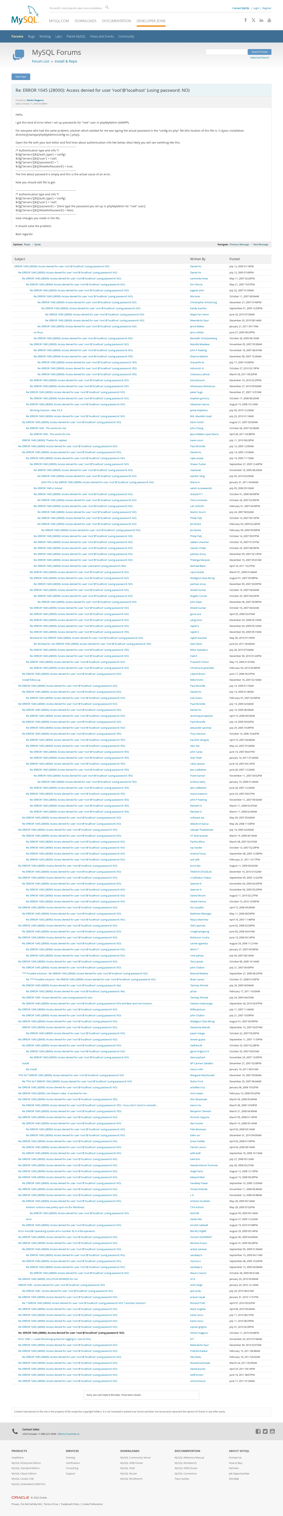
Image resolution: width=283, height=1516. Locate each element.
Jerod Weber (197, 326)
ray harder (196, 847)
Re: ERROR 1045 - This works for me (46, 428)
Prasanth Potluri (199, 662)
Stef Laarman (197, 925)
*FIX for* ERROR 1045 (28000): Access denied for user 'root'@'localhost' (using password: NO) (71, 1075)
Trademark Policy (70, 1504)
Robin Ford (196, 1081)
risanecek (195, 470)
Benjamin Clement (200, 1111)
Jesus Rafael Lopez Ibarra (204, 434)
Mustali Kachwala (200, 1363)
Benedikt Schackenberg (203, 338)
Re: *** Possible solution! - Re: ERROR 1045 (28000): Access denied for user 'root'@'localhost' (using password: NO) (91, 979)
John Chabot (197, 967)
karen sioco (196, 440)
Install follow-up (31, 680)
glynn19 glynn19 (199, 1051)
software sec (197, 817)
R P (192, 1339)
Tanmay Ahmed (199, 985)
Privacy (15, 1504)
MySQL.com (59, 20)
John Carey (196, 751)
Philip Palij (196, 518)
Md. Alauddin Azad (201, 416)
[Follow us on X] (252, 21)
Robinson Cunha (199, 937)
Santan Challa (198, 548)
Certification (73, 1463)
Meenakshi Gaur (199, 320)
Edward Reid (197, 1177)
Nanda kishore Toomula (204, 1165)
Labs (58, 36)
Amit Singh (196, 1285)
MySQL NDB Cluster (131, 1463)
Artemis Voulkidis (200, 1201)
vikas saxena (197, 763)
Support (70, 1473)
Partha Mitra (197, 841)
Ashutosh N (197, 368)
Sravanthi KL (197, 362)
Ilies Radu (195, 1357)
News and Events (102, 36)
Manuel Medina (199, 973)
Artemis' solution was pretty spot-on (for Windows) (55, 1207)
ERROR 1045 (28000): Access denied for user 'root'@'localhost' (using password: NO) (61, 266)
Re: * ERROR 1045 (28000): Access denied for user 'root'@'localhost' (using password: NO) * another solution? (84, 1303)
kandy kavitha (198, 308)
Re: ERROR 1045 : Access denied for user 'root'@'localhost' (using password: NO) (67, 1291)
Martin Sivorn (198, 512)
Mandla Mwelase (199, 344)
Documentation (116, 20)
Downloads (85, 20)
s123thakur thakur (200, 877)
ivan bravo (196, 698)
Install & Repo (66, 61)
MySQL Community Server (135, 1457)
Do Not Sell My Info (31, 1504)
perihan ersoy (198, 554)
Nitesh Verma (198, 901)
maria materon (198, 793)
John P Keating (198, 350)
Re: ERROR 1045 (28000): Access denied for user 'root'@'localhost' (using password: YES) (83, 356)
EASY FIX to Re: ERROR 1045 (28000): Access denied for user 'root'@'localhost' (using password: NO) (97, 482)
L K (192, 1195)
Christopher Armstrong (203, 302)
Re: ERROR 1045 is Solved (48, 488)
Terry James (196, 961)
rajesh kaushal (198, 638)
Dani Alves (196, 644)
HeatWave (17, 1457)
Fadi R (193, 656)
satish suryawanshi (201, 488)
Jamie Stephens (199, 410)
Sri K (192, 1279)
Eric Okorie (196, 284)
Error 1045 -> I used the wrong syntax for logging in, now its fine (54, 1339)
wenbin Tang (197, 476)
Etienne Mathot (199, 356)
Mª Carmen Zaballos (201, 1063)
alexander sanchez (200, 727)
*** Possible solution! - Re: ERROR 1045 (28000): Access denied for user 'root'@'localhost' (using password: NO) (85, 973)
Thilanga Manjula (200, 560)
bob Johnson (197, 380)
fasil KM (194, 1213)
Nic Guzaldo (197, 907)
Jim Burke (195, 524)
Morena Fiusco (198, 1243)
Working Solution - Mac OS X (46, 410)
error (29, 1219)
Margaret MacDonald (202, 1075)
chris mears (196, 1093)
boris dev (195, 865)
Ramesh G (196, 805)
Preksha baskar (199, 1351)
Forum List (40, 61)
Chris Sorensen (198, 500)
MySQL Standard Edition (26, 1468)
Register (267, 8)
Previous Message (239, 244)
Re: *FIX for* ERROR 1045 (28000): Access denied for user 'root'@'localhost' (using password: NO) (77, 1081)
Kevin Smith (197, 422)
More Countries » (68, 1434)
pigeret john (197, 290)
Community (126, 36)
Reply (27, 244)
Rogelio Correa (198, 596)
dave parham (197, 1057)
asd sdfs (194, 859)
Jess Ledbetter (198, 769)
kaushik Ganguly (199, 740)
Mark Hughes (198, 1309)
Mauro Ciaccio (198, 1273)
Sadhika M (196, 1045)
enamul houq (198, 853)
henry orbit (196, 1069)
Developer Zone (151, 20)
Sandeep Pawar (199, 1183)
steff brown (196, 1375)
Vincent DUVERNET (201, 1237)
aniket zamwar (198, 1249)
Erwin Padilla (197, 1141)
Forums (17, 36)
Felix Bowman (198, 1129)
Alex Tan (195, 746)
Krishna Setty (197, 781)
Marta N (195, 482)
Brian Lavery (197, 979)
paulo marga (197, 1033)
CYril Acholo (197, 1207)
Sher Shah (196, 757)
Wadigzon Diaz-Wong (202, 578)
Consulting (72, 1468)
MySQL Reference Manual (189, 1457)
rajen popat (196, 458)
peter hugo (196, 392)
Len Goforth (197, 506)
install (25, 1063)
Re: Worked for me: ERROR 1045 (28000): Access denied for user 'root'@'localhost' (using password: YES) (92, 644)
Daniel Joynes (197, 1369)
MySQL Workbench (131, 1478)
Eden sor (195, 1135)
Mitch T (194, 949)
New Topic (20, 76)
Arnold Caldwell (199, 1225)
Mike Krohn (196, 680)
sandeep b (196, 1255)
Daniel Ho (195, 266)
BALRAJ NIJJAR (198, 1231)
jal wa (193, 991)
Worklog (45, 36)
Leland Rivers (197, 674)
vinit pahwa (196, 955)
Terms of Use (51, 1504)
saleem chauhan (199, 542)
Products (19, 1451)
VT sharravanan (199, 835)
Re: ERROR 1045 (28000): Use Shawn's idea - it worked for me (52, 1093)
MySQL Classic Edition (24, 1473)
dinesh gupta (197, 1039)
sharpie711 (196, 494)
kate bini (195, 1159)
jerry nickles (197, 332)
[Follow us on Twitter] (265, 1433)
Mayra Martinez (199, 919)
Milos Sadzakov (199, 650)
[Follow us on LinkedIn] (260, 21)
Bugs (31, 36)
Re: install (31, 1069)
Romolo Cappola (199, 1117)
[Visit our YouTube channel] (267, 21)
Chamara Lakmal (199, 374)
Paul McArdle (197, 446)
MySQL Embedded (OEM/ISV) (28, 1484)
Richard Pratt (197, 1303)
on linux (38, 332)
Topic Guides (182, 1478)
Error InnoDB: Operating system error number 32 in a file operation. (56, 1231)
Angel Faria (196, 1171)
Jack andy (195, 1291)
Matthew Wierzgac (200, 913)
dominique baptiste (201, 715)
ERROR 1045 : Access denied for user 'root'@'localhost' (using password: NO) (61, 1285)
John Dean (196, 602)
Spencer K (196, 883)
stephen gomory (199, 398)
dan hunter (196, 1123)
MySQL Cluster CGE (23, 1478)
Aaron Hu (195, 1105)
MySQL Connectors (186, 1473)
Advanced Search (259, 57)
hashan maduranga (201, 1003)
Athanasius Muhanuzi (202, 386)
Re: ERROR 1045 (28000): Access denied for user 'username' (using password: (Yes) (80, 566)
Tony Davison (198, 733)
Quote (37, 244)
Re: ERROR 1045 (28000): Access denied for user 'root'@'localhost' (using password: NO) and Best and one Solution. (87, 1003)
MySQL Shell (127, 1468)
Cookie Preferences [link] (92, 1504)
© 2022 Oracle (39, 1497)
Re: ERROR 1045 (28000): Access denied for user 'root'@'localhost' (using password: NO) (67, 272)
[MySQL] (25, 15)
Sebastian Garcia (199, 404)
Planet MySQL (76, 36)
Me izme (195, 296)
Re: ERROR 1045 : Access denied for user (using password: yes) (57, 997)
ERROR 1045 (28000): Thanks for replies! (44, 440)
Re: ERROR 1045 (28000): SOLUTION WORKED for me (48, 1279)
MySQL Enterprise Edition (26, 1463)
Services (72, 1451)
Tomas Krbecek (199, 1189)
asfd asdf (195, 1153)
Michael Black (198, 566)
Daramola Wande (200, 1027)
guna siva (195, 614)
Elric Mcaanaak (198, 1099)
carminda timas (199, 278)
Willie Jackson (197, 1009)
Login (256, 8)
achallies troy (197, 1087)
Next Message (260, 244)
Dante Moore (197, 895)
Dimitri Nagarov (199, 1333)
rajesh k (194, 626)
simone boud (197, 1381)
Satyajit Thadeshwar (201, 829)
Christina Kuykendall (202, 668)
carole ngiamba (199, 943)
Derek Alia (196, 1219)
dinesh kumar (198, 590)
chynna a (195, 1261)
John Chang (196, 428)
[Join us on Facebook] (244, 21)
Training (70, 1457)
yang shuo (196, 620)
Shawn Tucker (198, 464)
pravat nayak (197, 1297)
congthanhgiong (199, 931)
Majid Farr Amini (199, 314)
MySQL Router (128, 1473)
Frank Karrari (197, 775)
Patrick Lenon (198, 1147)
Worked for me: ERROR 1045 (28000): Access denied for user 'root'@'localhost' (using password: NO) (86, 638)
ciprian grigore (198, 1327)
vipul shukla (197, 572)
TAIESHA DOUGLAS (201, 871)
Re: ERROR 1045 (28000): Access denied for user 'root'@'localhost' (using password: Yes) (71, 985)
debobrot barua (199, 823)
